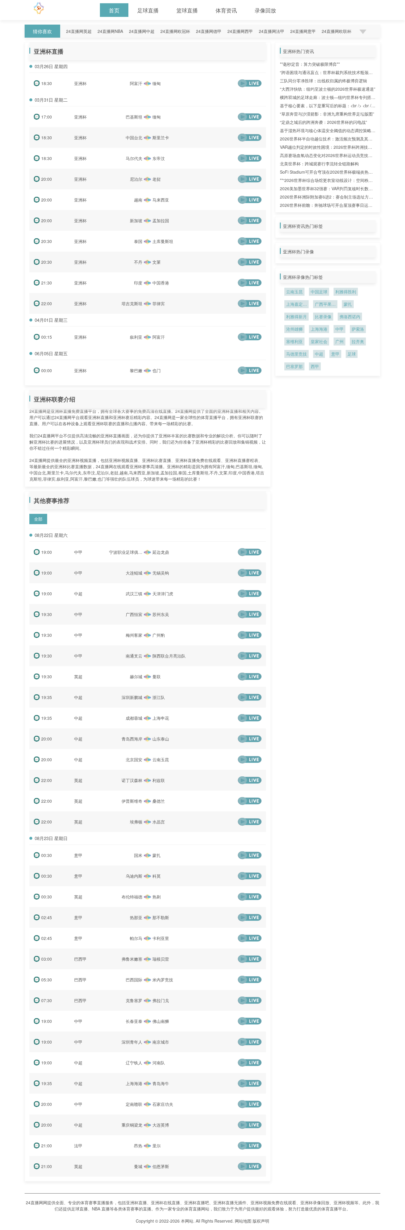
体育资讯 (226, 10)
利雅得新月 (296, 316)
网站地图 (243, 1221)
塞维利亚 (294, 341)
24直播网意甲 (303, 31)
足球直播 (148, 10)
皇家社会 (319, 341)
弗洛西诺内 (349, 316)
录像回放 (265, 10)
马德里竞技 (296, 354)
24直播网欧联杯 (336, 31)
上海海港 (319, 329)
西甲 (315, 366)
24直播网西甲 (240, 31)
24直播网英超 (79, 31)
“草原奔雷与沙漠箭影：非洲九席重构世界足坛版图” (327, 114)
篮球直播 (187, 10)
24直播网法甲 (271, 31)
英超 (78, 676)
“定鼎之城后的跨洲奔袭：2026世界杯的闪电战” (323, 122)
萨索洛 (358, 329)
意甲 (78, 855)
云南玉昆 (294, 292)
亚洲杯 (80, 83)
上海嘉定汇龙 (296, 304)
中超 (78, 593)
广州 (339, 341)
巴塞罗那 (294, 366)
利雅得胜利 (345, 292)
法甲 (78, 1146)
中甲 (78, 552)
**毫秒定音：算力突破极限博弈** (310, 64)
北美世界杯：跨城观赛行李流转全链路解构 (319, 164)
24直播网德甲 (208, 31)
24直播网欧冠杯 (175, 31)
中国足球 (319, 292)
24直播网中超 (141, 31)
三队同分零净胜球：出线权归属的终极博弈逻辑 (323, 81)
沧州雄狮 (294, 329)
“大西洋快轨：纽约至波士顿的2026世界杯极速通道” (327, 89)
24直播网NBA (110, 31)
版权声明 (261, 1221)
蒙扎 (348, 304)
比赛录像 (323, 316)
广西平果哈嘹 (325, 304)
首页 (114, 10)
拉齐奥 (358, 341)
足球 (351, 354)
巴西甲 (80, 959)
